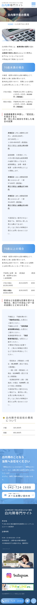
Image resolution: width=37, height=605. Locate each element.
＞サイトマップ (6, 548)
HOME (10, 24)
